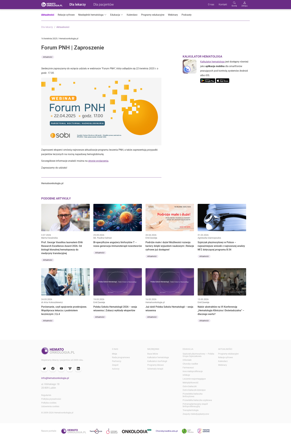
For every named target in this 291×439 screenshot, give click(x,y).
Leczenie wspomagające (194, 379)
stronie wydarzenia (98, 160)
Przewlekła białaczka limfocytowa (192, 395)
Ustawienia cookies (50, 406)
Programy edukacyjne (152, 14)
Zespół (115, 365)
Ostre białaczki (190, 386)
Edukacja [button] (115, 14)
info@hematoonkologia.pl (55, 378)
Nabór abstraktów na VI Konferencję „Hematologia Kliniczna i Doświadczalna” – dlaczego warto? (221, 310)
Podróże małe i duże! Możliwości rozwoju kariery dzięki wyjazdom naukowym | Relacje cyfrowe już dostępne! (170, 246)
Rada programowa (121, 357)
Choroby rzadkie (190, 364)
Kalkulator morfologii (157, 361)
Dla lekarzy (77, 4)
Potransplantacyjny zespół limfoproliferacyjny (195, 405)
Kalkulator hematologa (212, 61)
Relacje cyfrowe (66, 14)
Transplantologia (191, 410)
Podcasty (187, 14)
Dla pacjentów (103, 4)
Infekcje (186, 375)
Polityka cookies (48, 403)
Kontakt (223, 4)
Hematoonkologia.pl (52, 183)
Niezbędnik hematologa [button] (91, 14)
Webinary (173, 14)
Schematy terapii (155, 369)
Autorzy (115, 369)
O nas (211, 4)
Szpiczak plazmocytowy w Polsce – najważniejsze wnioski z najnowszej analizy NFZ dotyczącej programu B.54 (221, 246)
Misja (114, 354)
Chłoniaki (187, 360)
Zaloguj (244, 6)
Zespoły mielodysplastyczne (196, 414)
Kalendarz (132, 14)
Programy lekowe (155, 365)
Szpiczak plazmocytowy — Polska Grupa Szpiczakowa (198, 355)
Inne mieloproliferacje (193, 371)
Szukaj (234, 6)
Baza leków (152, 354)
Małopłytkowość (190, 382)
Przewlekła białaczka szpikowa (197, 400)
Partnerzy (116, 361)
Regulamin (46, 395)
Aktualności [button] (47, 57)
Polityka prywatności (51, 399)
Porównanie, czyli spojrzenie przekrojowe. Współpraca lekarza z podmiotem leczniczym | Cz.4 (64, 310)
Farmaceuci (188, 367)
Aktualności (47, 14)
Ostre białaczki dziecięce (194, 390)
